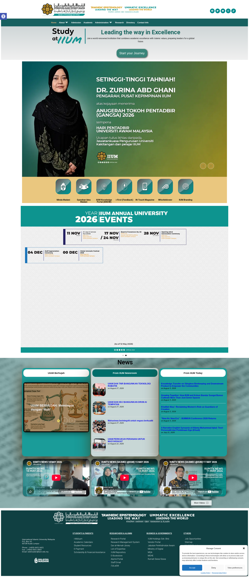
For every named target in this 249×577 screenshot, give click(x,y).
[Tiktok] (233, 11)
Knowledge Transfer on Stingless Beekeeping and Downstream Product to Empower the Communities (192, 385)
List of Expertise (118, 549)
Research (119, 22)
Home (53, 22)
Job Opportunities (193, 539)
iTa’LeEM (115, 566)
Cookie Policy (205, 573)
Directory (130, 22)
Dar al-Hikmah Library (120, 545)
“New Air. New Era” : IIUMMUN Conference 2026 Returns (188, 418)
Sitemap (188, 542)
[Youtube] (223, 11)
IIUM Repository (118, 552)
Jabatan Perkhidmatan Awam (161, 545)
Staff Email (116, 562)
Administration (102, 22)
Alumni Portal (117, 559)
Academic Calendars (83, 542)
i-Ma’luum (78, 539)
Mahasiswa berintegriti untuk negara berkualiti (130, 421)
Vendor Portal (154, 542)
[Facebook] (212, 11)
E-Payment (79, 549)
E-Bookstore (116, 555)
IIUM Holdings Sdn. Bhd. (159, 539)
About (62, 22)
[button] (244, 548)
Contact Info (142, 22)
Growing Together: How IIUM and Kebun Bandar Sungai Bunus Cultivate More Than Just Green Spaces (192, 396)
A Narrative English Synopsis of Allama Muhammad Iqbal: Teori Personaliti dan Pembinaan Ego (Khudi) (192, 429)
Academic (88, 22)
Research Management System (125, 542)
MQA (150, 552)
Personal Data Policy (219, 573)
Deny (213, 568)
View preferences (235, 568)
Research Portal (118, 539)
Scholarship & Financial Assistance (89, 552)
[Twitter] (217, 11)
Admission (76, 22)
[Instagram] (228, 11)
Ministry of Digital (155, 549)
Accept (192, 568)
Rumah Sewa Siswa (157, 559)
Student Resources (82, 545)
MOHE (150, 555)
